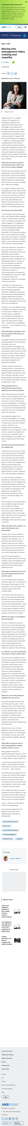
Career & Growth (7, 1051)
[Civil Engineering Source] (5, 35)
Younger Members (9, 834)
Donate (4, 1074)
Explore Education (7, 1058)
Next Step (6, 826)
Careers (19, 839)
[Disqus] (14, 972)
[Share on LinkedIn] (15, 73)
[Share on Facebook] (8, 73)
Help (3, 1092)
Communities (5, 1065)
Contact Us (5, 1114)
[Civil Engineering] (15, 35)
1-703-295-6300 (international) (11, 1111)
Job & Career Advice (10, 821)
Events (4, 1062)
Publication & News (7, 1054)
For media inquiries (7, 1088)
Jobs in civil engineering (8, 1085)
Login (19, 27)
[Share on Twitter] (11, 73)
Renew (4, 1081)
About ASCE (5, 1069)
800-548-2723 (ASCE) (8, 1108)
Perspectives (7, 839)
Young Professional (10, 830)
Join (3, 1078)
